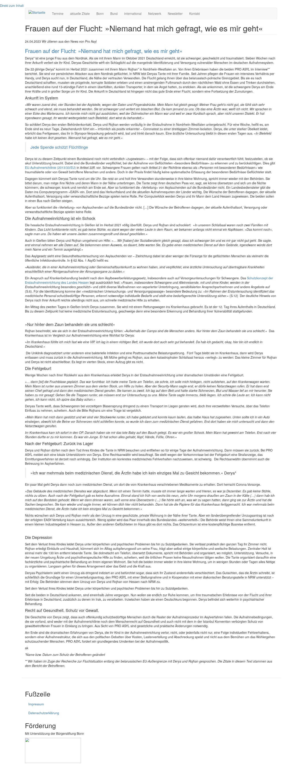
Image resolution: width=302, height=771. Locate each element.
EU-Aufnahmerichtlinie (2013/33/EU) (50, 167)
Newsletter (175, 13)
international (132, 13)
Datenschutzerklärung (43, 713)
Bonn (100, 13)
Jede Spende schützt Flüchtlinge (59, 147)
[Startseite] (39, 12)
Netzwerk (154, 13)
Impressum (36, 704)
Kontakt (194, 13)
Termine (57, 13)
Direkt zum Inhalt (12, 5)
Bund (114, 13)
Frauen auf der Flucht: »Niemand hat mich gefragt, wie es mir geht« (103, 51)
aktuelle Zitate (80, 13)
